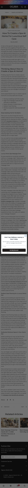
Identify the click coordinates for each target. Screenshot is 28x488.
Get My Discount (14, 250)
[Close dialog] (25, 236)
